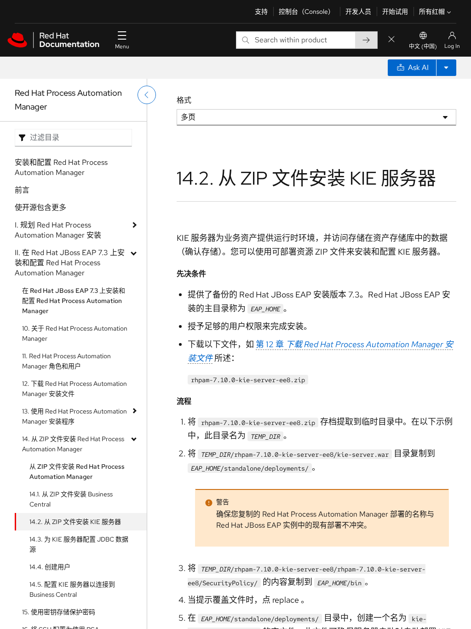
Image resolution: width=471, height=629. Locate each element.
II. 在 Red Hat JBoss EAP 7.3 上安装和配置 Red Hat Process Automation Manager (70, 263)
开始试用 (395, 11)
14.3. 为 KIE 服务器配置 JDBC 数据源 (78, 544)
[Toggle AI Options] (446, 67)
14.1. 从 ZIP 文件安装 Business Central (71, 499)
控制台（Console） (306, 11)
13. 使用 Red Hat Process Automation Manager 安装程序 (74, 416)
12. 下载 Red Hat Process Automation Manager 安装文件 (74, 388)
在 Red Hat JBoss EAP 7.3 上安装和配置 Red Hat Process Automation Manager (73, 300)
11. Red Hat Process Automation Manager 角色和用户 (66, 361)
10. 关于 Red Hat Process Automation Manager (74, 333)
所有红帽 (432, 11)
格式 (184, 100)
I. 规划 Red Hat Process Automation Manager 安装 (58, 230)
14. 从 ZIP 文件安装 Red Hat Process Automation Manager (73, 444)
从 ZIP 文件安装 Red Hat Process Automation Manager (77, 471)
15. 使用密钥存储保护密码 (58, 612)
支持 (261, 11)
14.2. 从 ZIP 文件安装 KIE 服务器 (75, 522)
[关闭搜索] (391, 40)
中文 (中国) (423, 46)
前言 (22, 190)
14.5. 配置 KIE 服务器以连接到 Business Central (72, 589)
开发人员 (358, 11)
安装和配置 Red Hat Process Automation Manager (61, 167)
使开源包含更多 (40, 207)
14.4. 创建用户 (49, 567)
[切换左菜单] (147, 95)
